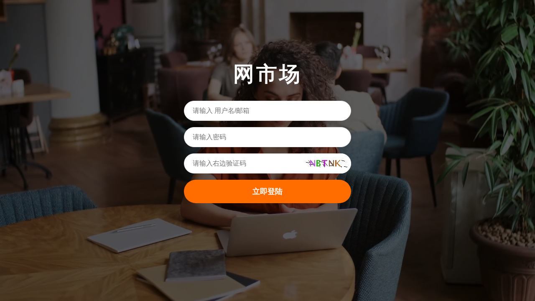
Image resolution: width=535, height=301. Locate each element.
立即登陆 (267, 191)
